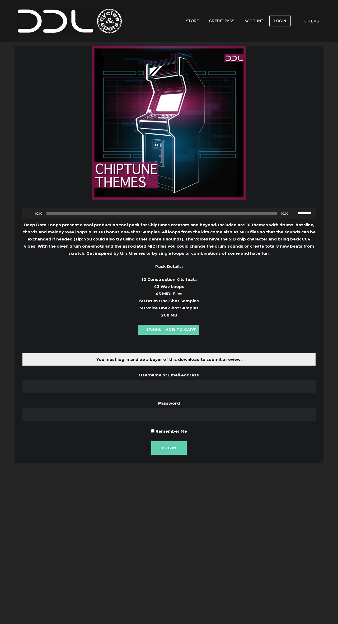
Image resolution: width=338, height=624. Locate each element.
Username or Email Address (169, 374)
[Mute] (294, 213)
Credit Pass (221, 21)
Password (169, 403)
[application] (169, 213)
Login (280, 21)
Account (254, 21)
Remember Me (170, 431)
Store (192, 21)
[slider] (305, 213)
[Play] (29, 213)
